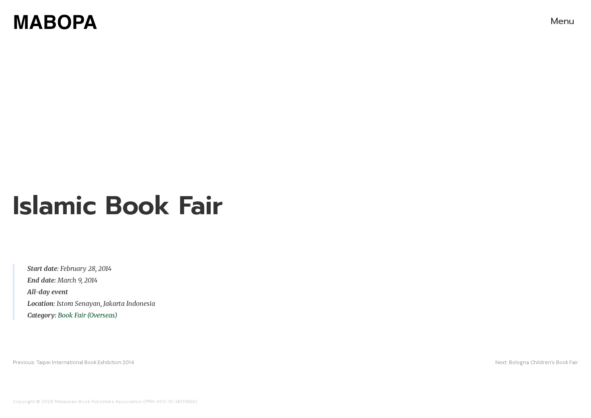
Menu (562, 21)
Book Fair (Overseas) (87, 315)
